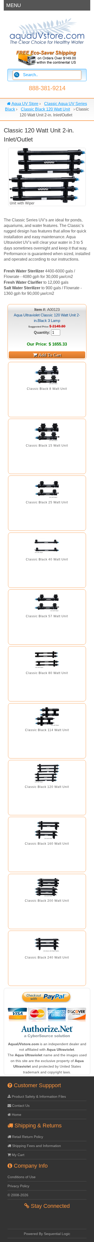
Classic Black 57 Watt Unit (47, 616)
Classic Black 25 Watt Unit (47, 502)
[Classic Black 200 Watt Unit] (46, 887)
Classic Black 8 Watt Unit (47, 389)
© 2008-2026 (18, 1195)
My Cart (17, 1155)
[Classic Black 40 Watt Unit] (46, 546)
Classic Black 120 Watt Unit (47, 787)
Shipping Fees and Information (36, 1146)
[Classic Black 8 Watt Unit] (46, 375)
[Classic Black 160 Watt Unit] (46, 830)
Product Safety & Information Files (38, 1096)
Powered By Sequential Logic (47, 1234)
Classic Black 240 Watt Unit (47, 957)
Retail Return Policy (27, 1137)
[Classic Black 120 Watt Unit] (46, 773)
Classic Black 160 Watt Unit (47, 843)
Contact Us (20, 1106)
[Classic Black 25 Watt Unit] (46, 489)
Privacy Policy (18, 1186)
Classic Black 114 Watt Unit (47, 730)
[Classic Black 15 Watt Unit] (46, 432)
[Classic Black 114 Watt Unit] (46, 716)
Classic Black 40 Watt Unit (47, 559)
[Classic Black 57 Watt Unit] (46, 602)
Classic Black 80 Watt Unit (47, 673)
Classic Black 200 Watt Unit (47, 900)
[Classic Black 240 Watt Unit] (46, 944)
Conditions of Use (22, 1177)
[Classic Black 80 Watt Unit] (46, 659)
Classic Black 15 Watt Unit (47, 445)
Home (16, 1115)
